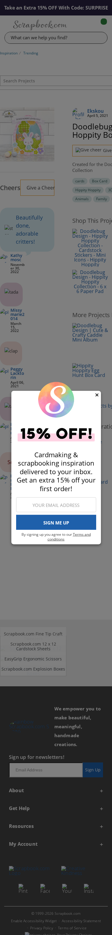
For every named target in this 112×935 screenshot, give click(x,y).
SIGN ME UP (56, 522)
